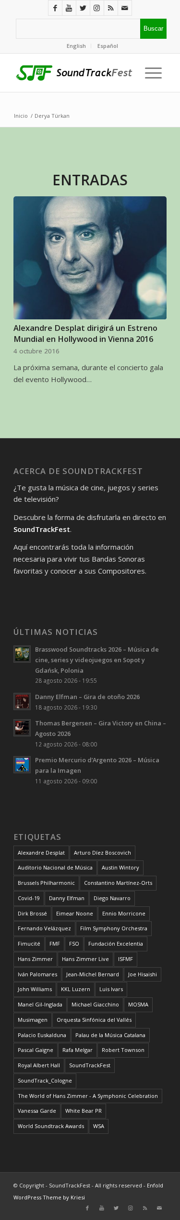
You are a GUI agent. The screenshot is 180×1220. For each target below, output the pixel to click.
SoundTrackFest (89, 1065)
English (76, 45)
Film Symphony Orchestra (113, 928)
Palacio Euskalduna (42, 1035)
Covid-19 (29, 898)
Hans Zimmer (35, 958)
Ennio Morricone (123, 913)
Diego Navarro (112, 898)
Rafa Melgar (77, 1049)
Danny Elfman (66, 898)
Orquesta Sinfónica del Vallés (94, 1019)
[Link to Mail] (125, 7)
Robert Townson (123, 1049)
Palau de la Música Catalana (110, 1035)
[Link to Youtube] (69, 7)
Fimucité (29, 943)
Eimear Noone (74, 913)
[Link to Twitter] (83, 7)
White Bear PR (83, 1110)
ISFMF (125, 958)
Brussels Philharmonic (46, 882)
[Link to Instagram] (97, 7)
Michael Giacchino (95, 1004)
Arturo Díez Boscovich (102, 852)
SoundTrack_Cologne (45, 1080)
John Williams (35, 989)
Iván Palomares (37, 974)
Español (107, 45)
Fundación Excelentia (115, 943)
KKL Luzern (75, 989)
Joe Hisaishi (142, 974)
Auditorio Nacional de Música (55, 867)
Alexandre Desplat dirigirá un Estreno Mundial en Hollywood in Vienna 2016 (85, 333)
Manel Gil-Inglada (40, 1004)
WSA (98, 1126)
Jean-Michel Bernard (92, 974)
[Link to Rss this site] (111, 7)
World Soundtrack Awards (51, 1126)
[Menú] (151, 73)
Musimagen (33, 1019)
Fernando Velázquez (44, 928)
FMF (54, 943)
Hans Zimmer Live (85, 958)
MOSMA (138, 1004)
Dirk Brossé (32, 913)
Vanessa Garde (37, 1110)
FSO (74, 943)
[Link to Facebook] (55, 7)
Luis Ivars (111, 989)
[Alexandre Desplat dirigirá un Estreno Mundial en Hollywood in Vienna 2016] (90, 258)
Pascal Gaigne (35, 1049)
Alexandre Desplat (41, 852)
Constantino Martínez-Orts (118, 882)
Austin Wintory (120, 867)
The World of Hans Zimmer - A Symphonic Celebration (88, 1095)
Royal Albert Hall (39, 1065)
